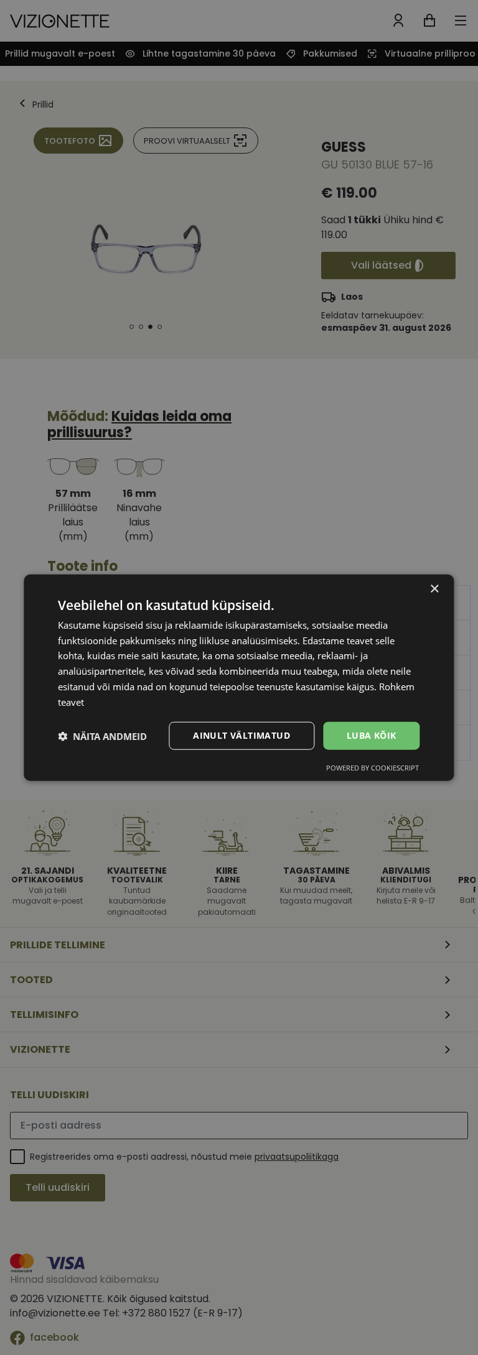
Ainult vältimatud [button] (241, 735)
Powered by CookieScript (372, 767)
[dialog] (239, 677)
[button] (102, 735)
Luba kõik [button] (371, 735)
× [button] (434, 588)
